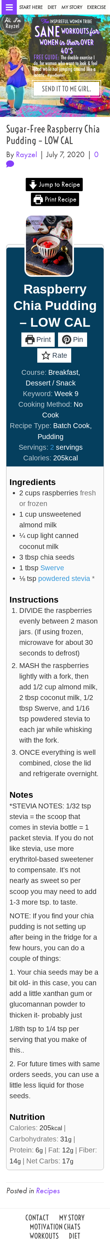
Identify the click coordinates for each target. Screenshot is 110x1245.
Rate (58, 355)
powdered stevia (64, 578)
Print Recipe (59, 199)
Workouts (44, 1236)
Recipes (48, 1190)
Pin (77, 339)
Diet (52, 7)
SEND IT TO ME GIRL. (66, 88)
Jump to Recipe (59, 184)
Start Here (31, 7)
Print (43, 339)
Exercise (96, 7)
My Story (71, 7)
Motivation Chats (55, 1227)
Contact (37, 1218)
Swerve (52, 568)
